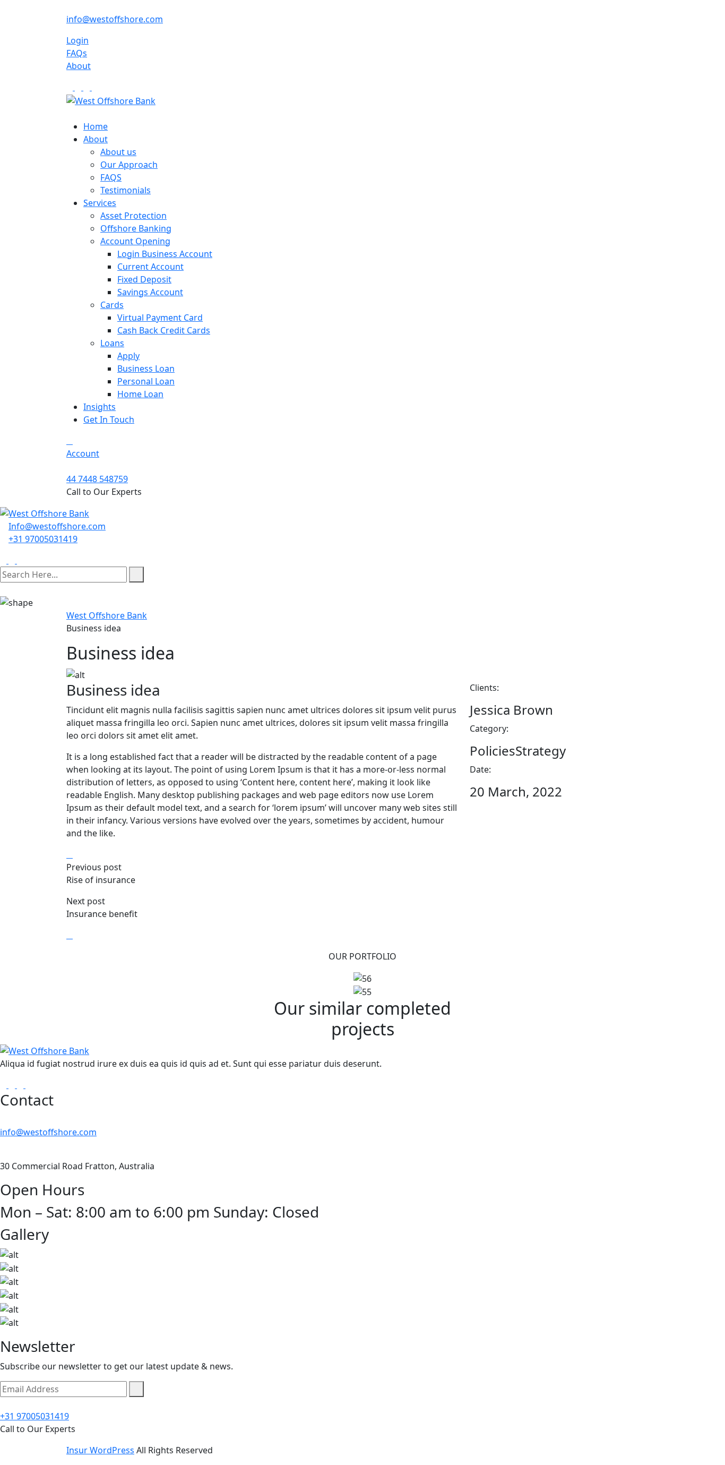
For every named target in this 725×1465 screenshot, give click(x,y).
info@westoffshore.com (114, 19)
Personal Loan (146, 381)
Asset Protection (133, 215)
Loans (112, 343)
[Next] (69, 935)
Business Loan (146, 368)
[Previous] (69, 854)
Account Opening (135, 241)
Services (99, 203)
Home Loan (140, 394)
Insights (99, 407)
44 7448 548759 (97, 479)
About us (118, 152)
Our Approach (129, 164)
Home (95, 126)
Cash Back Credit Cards (163, 330)
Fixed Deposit (144, 279)
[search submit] (136, 574)
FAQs (76, 53)
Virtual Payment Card (160, 317)
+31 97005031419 (42, 539)
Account (82, 453)
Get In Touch (108, 419)
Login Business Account (164, 254)
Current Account (150, 266)
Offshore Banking (135, 228)
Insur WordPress (100, 1450)
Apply (128, 356)
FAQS (111, 177)
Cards (112, 305)
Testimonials (125, 190)
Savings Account (150, 292)
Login (77, 40)
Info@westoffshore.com (57, 526)
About (78, 66)
